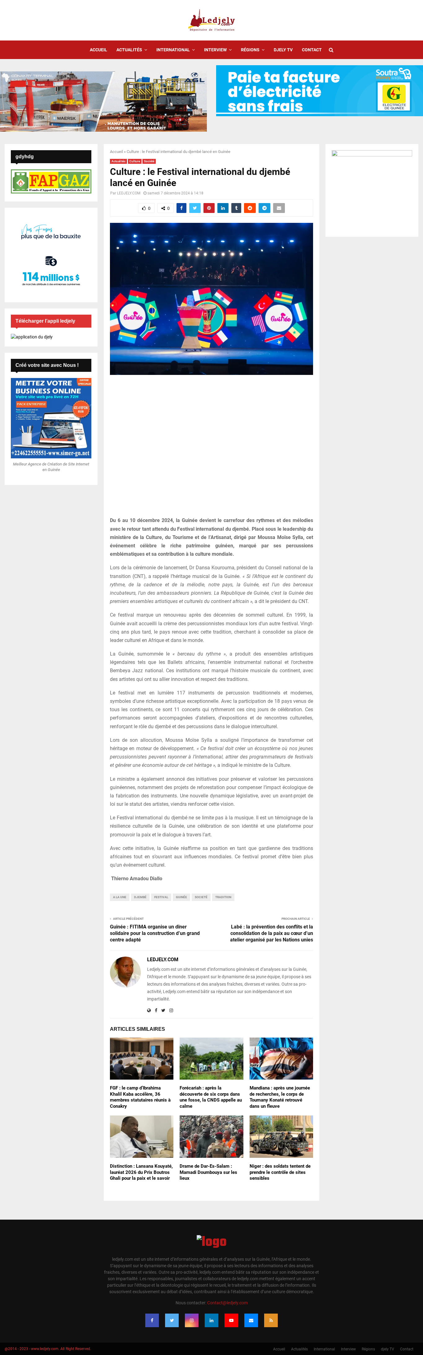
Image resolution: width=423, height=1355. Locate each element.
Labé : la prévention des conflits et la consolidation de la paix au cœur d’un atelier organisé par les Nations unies (271, 933)
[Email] (251, 1320)
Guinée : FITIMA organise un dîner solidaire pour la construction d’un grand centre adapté (155, 933)
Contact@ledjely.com (227, 1302)
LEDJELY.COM (128, 193)
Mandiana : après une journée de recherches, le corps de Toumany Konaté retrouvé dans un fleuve (280, 1097)
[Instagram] (191, 1320)
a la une (119, 897)
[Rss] (271, 1320)
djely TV (283, 49)
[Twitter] (172, 1320)
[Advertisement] (211, 449)
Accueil (98, 49)
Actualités (129, 49)
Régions (250, 49)
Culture (134, 161)
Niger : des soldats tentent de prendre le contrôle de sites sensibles (280, 1172)
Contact (312, 49)
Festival (161, 897)
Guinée (181, 897)
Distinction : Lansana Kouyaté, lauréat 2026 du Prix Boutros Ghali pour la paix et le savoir (141, 1172)
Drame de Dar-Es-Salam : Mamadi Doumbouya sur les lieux (208, 1172)
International (173, 49)
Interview (215, 49)
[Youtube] (231, 1320)
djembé (140, 897)
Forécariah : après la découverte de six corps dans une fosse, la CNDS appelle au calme (211, 1097)
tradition (223, 897)
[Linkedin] (211, 1320)
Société (149, 161)
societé (201, 897)
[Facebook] (152, 1320)
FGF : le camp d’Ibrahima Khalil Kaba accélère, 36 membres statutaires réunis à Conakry (140, 1097)
